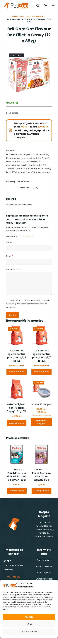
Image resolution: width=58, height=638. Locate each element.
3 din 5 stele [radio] (27, 236)
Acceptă (29, 616)
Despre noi (44, 522)
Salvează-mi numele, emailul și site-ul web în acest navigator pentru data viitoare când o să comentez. (28, 304)
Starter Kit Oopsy (41, 404)
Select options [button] (16, 371)
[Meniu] (53, 5)
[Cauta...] (37, 5)
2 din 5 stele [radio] (24, 236)
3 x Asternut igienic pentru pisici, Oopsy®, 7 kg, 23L (41, 356)
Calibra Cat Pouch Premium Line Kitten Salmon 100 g (41, 475)
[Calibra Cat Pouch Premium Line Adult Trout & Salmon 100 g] (16, 454)
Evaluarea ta (12, 236)
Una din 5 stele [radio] (21, 236)
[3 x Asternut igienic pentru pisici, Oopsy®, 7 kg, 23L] (41, 335)
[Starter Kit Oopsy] (41, 389)
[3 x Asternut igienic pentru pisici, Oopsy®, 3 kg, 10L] (16, 335)
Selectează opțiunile (41, 422)
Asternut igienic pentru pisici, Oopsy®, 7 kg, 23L (16, 408)
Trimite (12, 315)
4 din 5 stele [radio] (30, 236)
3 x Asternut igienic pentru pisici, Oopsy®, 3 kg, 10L (16, 356)
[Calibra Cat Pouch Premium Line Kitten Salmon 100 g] (41, 454)
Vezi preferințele (29, 631)
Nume (10, 242)
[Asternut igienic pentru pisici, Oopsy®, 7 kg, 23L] (16, 389)
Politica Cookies (44, 526)
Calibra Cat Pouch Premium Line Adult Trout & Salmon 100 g (16, 475)
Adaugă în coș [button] (16, 422)
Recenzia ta (13, 269)
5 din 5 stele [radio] (33, 236)
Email (9, 256)
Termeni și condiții (44, 529)
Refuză (29, 624)
